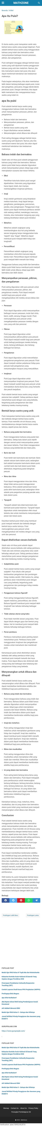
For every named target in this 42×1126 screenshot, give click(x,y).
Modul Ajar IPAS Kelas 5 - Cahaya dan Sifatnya (18, 1012)
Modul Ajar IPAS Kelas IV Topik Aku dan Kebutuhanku (20, 972)
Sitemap (6, 1108)
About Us (23, 1108)
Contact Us (14, 1108)
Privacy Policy (33, 1108)
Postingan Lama (33, 915)
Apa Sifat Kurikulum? (9, 998)
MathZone (21, 3)
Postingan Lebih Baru (10, 915)
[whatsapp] (29, 900)
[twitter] (13, 900)
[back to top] (37, 1121)
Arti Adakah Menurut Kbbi (11, 1008)
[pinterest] (21, 900)
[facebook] (5, 900)
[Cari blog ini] (39, 3)
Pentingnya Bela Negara (10, 993)
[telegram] (36, 900)
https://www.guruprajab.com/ (13, 1031)
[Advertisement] (21, 942)
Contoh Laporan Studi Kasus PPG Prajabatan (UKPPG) (21, 989)
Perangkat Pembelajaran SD (21, 1112)
